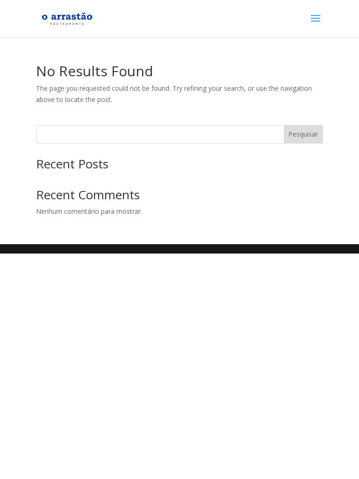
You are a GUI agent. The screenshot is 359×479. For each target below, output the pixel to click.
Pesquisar (303, 134)
